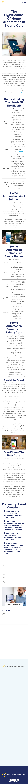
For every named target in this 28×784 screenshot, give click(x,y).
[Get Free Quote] (23, 2)
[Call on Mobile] (21, 2)
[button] (25, 2)
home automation (18, 93)
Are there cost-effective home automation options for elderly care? (14, 536)
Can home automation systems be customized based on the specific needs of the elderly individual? (14, 525)
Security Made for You (14, 604)
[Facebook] (3, 614)
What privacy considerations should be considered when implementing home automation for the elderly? (13, 548)
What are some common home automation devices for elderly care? (14, 514)
